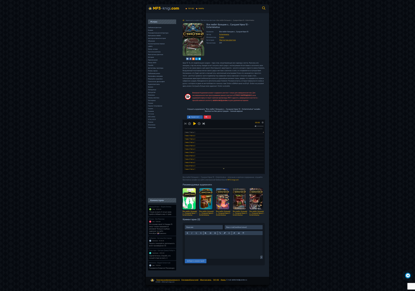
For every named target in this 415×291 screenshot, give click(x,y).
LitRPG (150, 46)
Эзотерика (152, 100)
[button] (187, 233)
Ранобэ (150, 65)
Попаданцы (152, 89)
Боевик (150, 30)
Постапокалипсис (154, 52)
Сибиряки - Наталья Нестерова (160, 238)
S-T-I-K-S (151, 114)
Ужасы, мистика (153, 98)
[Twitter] (199, 59)
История (151, 57)
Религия (151, 111)
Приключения (153, 60)
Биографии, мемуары (155, 76)
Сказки (150, 108)
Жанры (201, 9)
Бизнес (150, 87)
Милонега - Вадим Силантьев (159, 263)
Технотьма (152, 127)
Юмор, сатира (153, 49)
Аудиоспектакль (154, 84)
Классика (151, 95)
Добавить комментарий (195, 261)
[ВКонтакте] (187, 59)
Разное (150, 122)
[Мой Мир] (196, 59)
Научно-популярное (155, 106)
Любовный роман (154, 73)
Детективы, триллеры (155, 68)
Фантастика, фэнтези (227, 40)
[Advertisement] (161, 163)
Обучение (151, 41)
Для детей (151, 92)
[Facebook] (190, 59)
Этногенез (151, 125)
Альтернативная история (157, 38)
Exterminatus (224, 34)
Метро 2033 (152, 62)
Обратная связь (205, 280)
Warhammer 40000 (154, 35)
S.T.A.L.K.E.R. (152, 119)
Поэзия (150, 103)
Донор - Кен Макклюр (156, 219)
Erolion (221, 37)
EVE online (151, 117)
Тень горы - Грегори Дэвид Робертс (162, 250)
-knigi (166, 8)
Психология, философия (156, 81)
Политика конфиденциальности (168, 280)
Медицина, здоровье (155, 79)
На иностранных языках (156, 44)
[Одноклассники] (193, 59)
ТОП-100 (191, 9)
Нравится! (196, 117)
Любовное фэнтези (154, 27)
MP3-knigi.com (233, 180)
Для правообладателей (189, 280)
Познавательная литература (158, 33)
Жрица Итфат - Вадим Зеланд (160, 207)
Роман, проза (152, 71)
